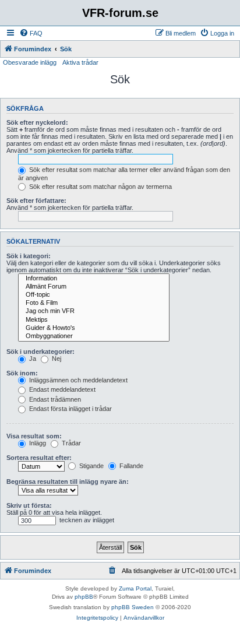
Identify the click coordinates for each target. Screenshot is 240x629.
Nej (55, 358)
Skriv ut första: (29, 505)
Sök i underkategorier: (40, 351)
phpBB (84, 596)
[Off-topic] (93, 295)
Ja (31, 358)
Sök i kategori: (28, 255)
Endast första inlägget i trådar (69, 408)
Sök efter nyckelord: (37, 122)
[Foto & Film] (93, 303)
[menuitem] (31, 33)
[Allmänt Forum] (93, 287)
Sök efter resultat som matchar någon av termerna (99, 186)
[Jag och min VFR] (93, 311)
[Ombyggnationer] (93, 336)
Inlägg (36, 443)
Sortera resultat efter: (39, 457)
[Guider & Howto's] (93, 328)
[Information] (93, 279)
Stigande (90, 465)
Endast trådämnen (54, 399)
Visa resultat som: (34, 436)
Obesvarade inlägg (30, 62)
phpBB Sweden (132, 607)
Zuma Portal (135, 588)
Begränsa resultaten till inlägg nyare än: (67, 481)
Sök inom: (22, 373)
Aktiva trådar (80, 62)
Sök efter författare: (36, 200)
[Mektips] (93, 320)
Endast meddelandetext (61, 389)
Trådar (70, 443)
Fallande (130, 465)
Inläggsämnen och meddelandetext (77, 380)
